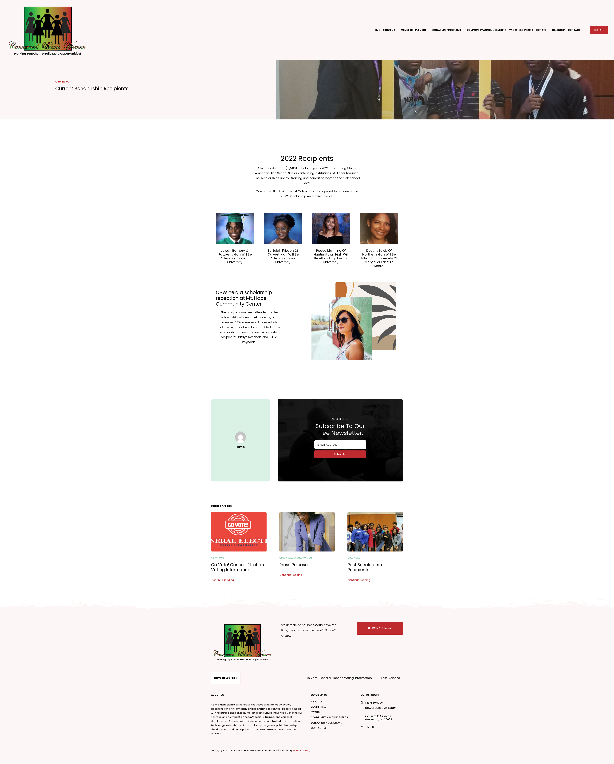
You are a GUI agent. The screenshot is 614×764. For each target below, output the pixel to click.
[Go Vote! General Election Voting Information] (239, 514)
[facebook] (362, 727)
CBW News (62, 81)
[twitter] (367, 727)
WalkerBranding (301, 750)
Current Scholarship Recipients (378, 678)
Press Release (293, 565)
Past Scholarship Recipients (364, 567)
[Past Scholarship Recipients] (375, 514)
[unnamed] (47, 5)
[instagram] (373, 727)
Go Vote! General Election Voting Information (237, 567)
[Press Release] (307, 514)
